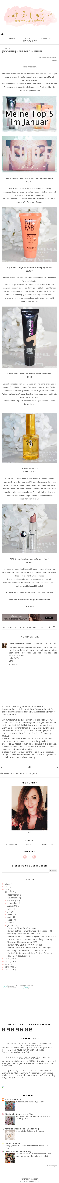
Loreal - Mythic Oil (29, 468)
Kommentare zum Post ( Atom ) (25, 773)
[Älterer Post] (57, 767)
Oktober (11, 900)
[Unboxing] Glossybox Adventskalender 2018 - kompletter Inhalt (29, 1058)
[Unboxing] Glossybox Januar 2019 (22, 942)
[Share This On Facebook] (45, 627)
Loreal (43, 627)
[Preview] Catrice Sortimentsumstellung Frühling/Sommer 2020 (29, 1044)
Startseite (11, 844)
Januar (10, 925)
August (10, 906)
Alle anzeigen (52, 1166)
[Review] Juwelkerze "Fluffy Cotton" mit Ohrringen (29, 947)
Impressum (44, 38)
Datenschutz (30, 41)
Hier (4, 569)
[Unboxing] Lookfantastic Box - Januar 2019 (26, 950)
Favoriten (16, 627)
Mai (9, 914)
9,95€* (29, 377)
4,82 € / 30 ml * (29, 472)
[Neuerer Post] (1, 767)
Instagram (34, 857)
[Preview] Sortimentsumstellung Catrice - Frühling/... (30, 953)
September (12, 903)
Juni (9, 911)
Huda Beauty (30, 627)
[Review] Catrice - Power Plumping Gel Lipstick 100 (29, 931)
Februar (11, 922)
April (9, 917)
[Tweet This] (50, 627)
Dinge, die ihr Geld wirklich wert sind (31, 1131)
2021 (7, 886)
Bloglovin (25, 857)
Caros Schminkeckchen (20, 643)
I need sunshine (12, 1143)
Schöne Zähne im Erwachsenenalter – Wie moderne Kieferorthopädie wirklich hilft (33, 1154)
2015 (7, 967)
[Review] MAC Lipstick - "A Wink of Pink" (25, 945)
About (26, 38)
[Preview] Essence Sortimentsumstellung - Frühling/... (30, 939)
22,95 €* (29, 271)
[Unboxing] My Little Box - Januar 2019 (24, 933)
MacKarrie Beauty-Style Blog (19, 1114)
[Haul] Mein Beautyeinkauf (18, 956)
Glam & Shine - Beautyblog (18, 1151)
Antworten (13, 664)
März (9, 920)
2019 (7, 892)
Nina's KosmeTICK (14, 1099)
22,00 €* (29, 562)
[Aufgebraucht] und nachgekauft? (30, 1102)
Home (12, 38)
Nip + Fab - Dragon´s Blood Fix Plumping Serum (29, 267)
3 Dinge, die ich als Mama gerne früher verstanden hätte (26, 1146)
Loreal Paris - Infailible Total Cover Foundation (29, 373)
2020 (7, 889)
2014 (7, 969)
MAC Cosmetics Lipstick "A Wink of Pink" (29, 559)
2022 (7, 883)
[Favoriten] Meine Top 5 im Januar (22, 928)
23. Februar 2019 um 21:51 (44, 643)
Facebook (29, 857)
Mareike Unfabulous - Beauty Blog (22, 1128)
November (12, 897)
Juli (8, 908)
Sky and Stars (33, 1182)
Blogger (34, 1179)
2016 (7, 964)
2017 (7, 961)
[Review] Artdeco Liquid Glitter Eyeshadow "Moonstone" (32, 936)
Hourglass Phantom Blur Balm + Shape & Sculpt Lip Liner (33, 1117)
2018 (7, 958)
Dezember (12, 895)
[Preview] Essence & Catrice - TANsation (29, 1071)
